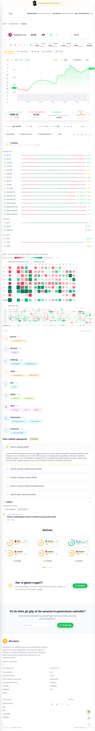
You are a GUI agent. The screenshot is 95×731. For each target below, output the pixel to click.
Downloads (54, 679)
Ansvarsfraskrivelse (10, 682)
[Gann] (7, 81)
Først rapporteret (11, 509)
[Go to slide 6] (50, 567)
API (4, 707)
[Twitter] (78, 135)
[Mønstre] (7, 88)
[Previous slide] (6, 115)
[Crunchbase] (52, 704)
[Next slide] (89, 115)
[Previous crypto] (5, 45)
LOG (87, 60)
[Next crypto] (25, 45)
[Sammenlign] (12, 60)
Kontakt (6, 686)
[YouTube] (86, 135)
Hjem (4, 24)
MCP (4, 710)
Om (51, 672)
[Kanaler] (7, 71)
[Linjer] (7, 68)
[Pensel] (7, 95)
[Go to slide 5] (49, 567)
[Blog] (90, 135)
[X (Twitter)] (62, 704)
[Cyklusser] (7, 85)
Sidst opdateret (23, 509)
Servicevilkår (8, 672)
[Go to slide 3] (46, 567)
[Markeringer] (7, 102)
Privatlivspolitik (8, 675)
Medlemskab (8, 703)
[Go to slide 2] (44, 567)
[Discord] (82, 135)
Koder (5, 693)
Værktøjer (53, 686)
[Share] (19, 45)
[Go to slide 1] (41, 567)
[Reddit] (74, 135)
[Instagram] (67, 704)
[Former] (7, 92)
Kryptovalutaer (13, 24)
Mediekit (6, 689)
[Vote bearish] (82, 118)
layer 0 (38, 453)
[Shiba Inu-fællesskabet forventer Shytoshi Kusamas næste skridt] (49, 517)
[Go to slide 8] (53, 567)
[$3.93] (49, 83)
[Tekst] (7, 99)
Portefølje (6, 714)
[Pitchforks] (7, 75)
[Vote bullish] (79, 118)
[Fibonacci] (7, 78)
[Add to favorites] (11, 45)
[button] (47, 447)
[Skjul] (90, 3)
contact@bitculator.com (83, 727)
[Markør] (7, 64)
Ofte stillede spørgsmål (12, 679)
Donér (52, 675)
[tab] (9, 51)
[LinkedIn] (57, 704)
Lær (51, 689)
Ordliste (53, 682)
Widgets (6, 717)
